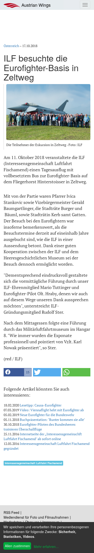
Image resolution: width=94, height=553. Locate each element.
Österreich (11, 45)
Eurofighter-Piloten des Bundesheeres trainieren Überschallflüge (39, 426)
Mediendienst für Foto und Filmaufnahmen (36, 517)
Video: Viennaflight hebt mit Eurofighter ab (52, 410)
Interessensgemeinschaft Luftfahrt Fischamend (33, 463)
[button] (18, 372)
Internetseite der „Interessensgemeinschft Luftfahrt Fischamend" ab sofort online (43, 436)
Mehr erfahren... (46, 546)
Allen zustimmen (17, 545)
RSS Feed (11, 512)
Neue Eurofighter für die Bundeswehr (47, 414)
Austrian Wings (35, 5)
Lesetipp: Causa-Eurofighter (40, 405)
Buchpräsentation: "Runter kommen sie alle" (52, 419)
